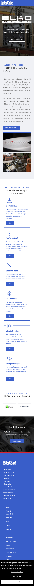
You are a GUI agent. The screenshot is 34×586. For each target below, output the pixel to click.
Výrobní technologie (10, 523)
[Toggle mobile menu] (30, 3)
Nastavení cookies (17, 572)
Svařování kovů (11, 552)
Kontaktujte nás (17, 39)
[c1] (17, 154)
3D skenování (10, 560)
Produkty (9, 529)
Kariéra (8, 536)
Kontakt (8, 540)
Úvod (7, 518)
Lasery (8, 556)
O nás (7, 532)
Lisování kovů (10, 548)
